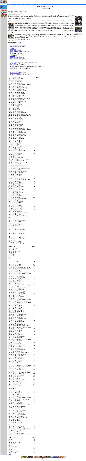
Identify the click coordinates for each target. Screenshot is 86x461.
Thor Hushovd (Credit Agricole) (14, 51)
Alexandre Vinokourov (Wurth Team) (15, 46)
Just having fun (12, 48)
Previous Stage (26, 9)
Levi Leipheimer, (12, 66)
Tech (14, 4)
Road (19, 4)
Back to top (9, 454)
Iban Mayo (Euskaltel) (13, 49)
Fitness (34, 4)
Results (12, 9)
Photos (31, 4)
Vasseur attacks (12, 53)
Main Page (9, 9)
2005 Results (2, 8)
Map (1, 7)
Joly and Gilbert (12, 55)
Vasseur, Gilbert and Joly (13, 71)
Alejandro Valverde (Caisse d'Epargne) (15, 50)
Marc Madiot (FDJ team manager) (14, 72)
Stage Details (21, 9)
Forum (41, 4)
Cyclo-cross (25, 4)
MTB (21, 4)
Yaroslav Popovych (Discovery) (14, 64)
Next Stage (30, 9)
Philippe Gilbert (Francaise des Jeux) (15, 57)
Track (28, 4)
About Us (43, 458)
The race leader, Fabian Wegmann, (15, 67)
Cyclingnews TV (9, 4)
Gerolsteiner (11, 54)
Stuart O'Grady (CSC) (13, 63)
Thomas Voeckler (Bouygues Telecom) (15, 47)
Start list (2, 6)
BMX (23, 4)
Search (39, 4)
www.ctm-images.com (17, 43)
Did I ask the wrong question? (14, 62)
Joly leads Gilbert (12, 56)
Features (17, 4)
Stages (1, 5)
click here (20, 42)
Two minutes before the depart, (14, 68)
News (13, 4)
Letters (36, 4)
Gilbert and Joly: (12, 59)
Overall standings (16, 9)
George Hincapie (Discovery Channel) (15, 45)
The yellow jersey (12, 52)
